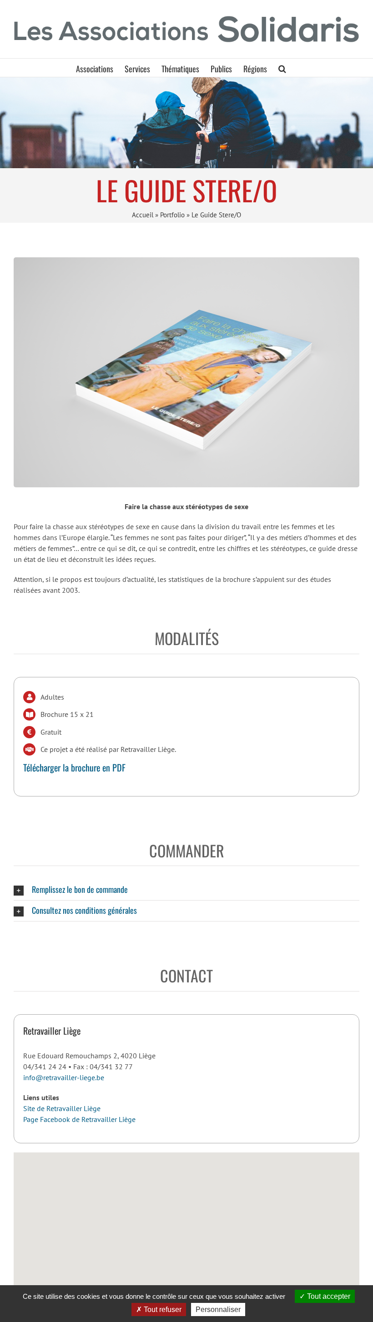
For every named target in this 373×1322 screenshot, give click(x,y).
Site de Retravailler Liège (62, 1108)
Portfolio (172, 214)
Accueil (142, 214)
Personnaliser (218, 1309)
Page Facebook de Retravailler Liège (79, 1119)
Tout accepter (327, 1296)
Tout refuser (161, 1309)
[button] (282, 68)
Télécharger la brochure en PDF (74, 767)
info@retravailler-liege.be (63, 1077)
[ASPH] (186, 122)
